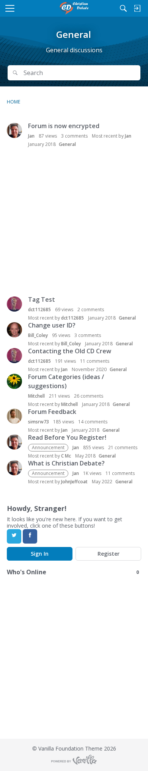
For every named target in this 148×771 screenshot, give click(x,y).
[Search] (123, 8)
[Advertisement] (74, 222)
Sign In (40, 553)
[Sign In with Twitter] (14, 536)
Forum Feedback (52, 411)
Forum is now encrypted (63, 126)
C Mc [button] (66, 456)
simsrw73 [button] (38, 421)
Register (109, 553)
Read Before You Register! (67, 437)
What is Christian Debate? (66, 463)
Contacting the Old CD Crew (69, 351)
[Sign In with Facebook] (30, 536)
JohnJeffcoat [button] (74, 481)
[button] (14, 130)
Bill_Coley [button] (38, 335)
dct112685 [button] (39, 309)
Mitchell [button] (36, 396)
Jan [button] (31, 136)
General (67, 144)
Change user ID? (52, 325)
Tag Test (41, 299)
